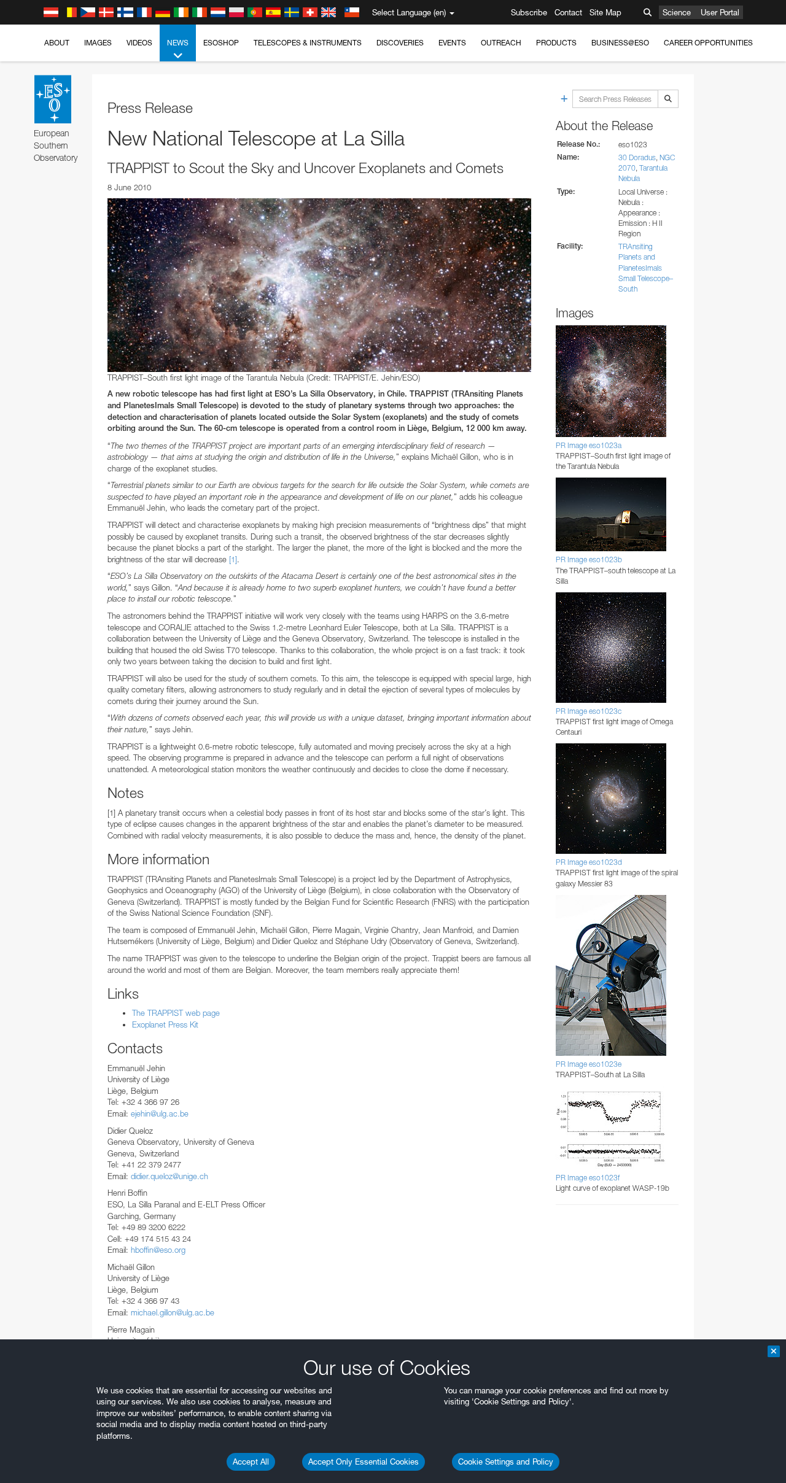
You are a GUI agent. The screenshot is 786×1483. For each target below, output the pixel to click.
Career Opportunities (708, 42)
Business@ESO (620, 42)
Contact (568, 12)
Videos (139, 42)
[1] (233, 559)
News (178, 42)
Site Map (605, 12)
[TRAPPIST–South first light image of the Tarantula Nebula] (319, 284)
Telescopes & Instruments (308, 42)
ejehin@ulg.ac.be (160, 1113)
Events (452, 42)
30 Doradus (637, 157)
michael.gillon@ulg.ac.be (172, 1312)
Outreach (501, 42)
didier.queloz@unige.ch (169, 1176)
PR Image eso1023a (588, 445)
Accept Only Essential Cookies (363, 1461)
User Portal (720, 12)
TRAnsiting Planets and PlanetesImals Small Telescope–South (645, 267)
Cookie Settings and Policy (505, 1461)
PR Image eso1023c (588, 711)
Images (98, 42)
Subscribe (529, 12)
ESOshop (221, 42)
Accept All (251, 1461)
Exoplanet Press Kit (165, 1024)
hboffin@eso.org (158, 1250)
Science (677, 12)
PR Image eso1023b (589, 559)
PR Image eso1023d (589, 862)
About (56, 42)
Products (556, 42)
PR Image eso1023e (588, 1064)
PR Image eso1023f (588, 1177)
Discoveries (400, 42)
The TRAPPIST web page (176, 1013)
